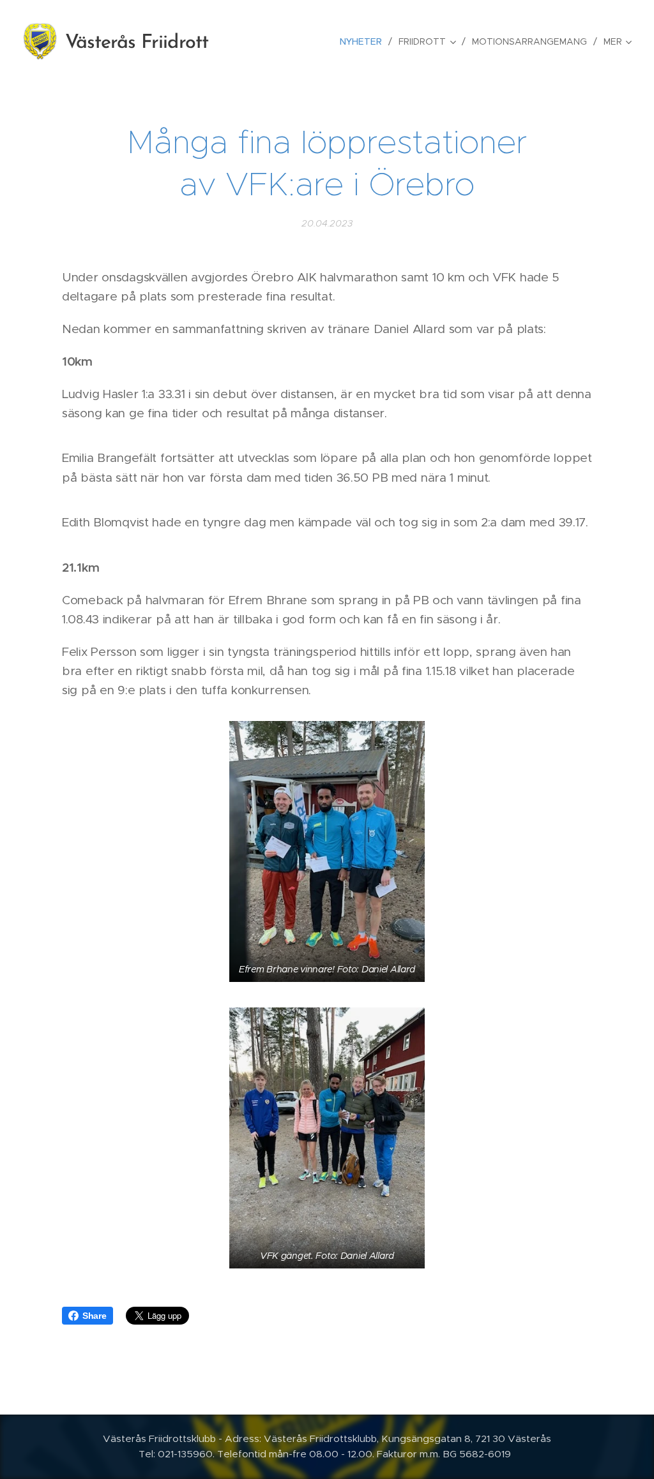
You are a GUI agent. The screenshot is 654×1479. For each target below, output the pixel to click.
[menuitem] (364, 41)
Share (94, 1316)
